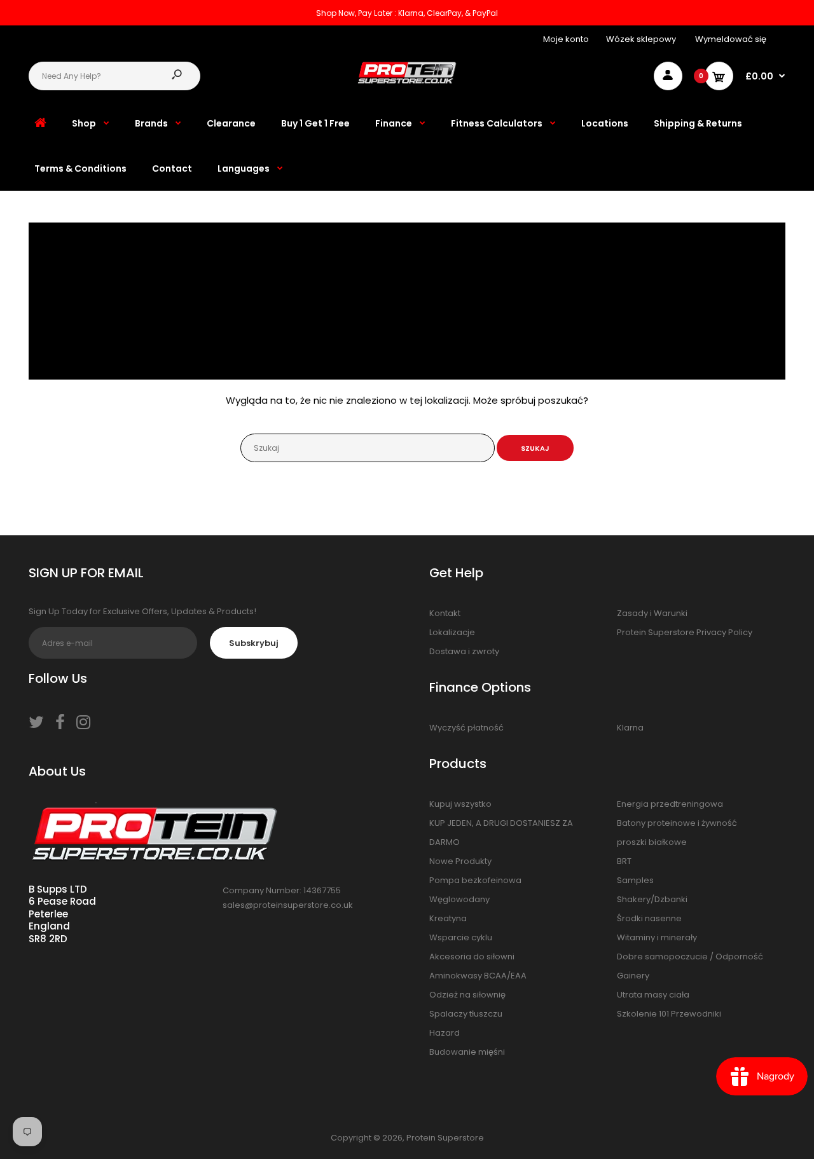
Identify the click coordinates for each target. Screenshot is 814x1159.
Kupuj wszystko (460, 804)
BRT (624, 861)
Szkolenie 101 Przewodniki (669, 1014)
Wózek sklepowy (641, 39)
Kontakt (444, 613)
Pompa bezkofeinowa (475, 880)
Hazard (444, 1033)
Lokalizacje (452, 632)
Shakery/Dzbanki (652, 899)
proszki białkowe (652, 842)
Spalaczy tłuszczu (465, 1014)
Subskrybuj (254, 643)
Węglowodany (459, 899)
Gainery (633, 976)
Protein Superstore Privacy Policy (684, 632)
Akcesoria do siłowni (471, 956)
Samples (635, 880)
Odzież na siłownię (467, 995)
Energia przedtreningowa (670, 804)
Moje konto (566, 39)
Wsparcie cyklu (460, 937)
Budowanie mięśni (467, 1052)
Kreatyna (448, 918)
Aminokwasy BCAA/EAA (478, 976)
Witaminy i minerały (657, 937)
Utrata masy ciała (653, 995)
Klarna (630, 728)
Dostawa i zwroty (464, 651)
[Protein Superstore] (407, 81)
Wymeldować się (730, 39)
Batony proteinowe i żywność (677, 823)
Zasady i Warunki (652, 613)
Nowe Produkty (460, 861)
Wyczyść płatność (466, 728)
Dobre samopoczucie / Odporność (690, 956)
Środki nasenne (649, 918)
